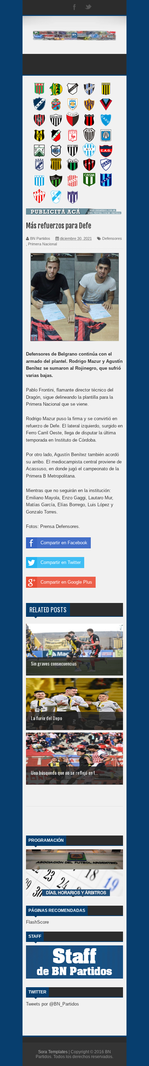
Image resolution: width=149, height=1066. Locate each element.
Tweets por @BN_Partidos (52, 1004)
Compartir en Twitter (61, 562)
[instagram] (102, 7)
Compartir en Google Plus (66, 582)
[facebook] (74, 7)
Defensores (112, 238)
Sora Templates (53, 1051)
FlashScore (37, 922)
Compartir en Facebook (64, 542)
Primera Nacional (42, 244)
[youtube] (116, 7)
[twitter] (88, 7)
